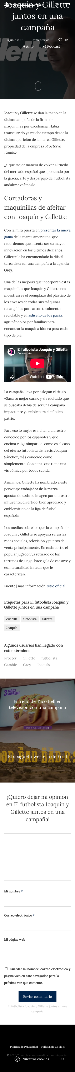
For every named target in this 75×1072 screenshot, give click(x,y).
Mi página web (14, 939)
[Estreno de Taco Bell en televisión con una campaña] (37, 705)
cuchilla (12, 619)
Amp (29, 46)
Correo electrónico (19, 915)
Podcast (53, 46)
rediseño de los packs (45, 315)
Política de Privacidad (24, 1047)
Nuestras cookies (35, 1059)
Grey (27, 665)
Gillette (47, 619)
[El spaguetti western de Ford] (37, 757)
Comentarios (40, 40)
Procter (10, 658)
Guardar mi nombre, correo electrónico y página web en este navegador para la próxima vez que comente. (37, 976)
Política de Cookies (53, 1047)
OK (62, 1059)
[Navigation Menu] (67, 4)
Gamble (10, 665)
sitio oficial (56, 586)
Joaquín (12, 628)
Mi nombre (13, 891)
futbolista (30, 619)
